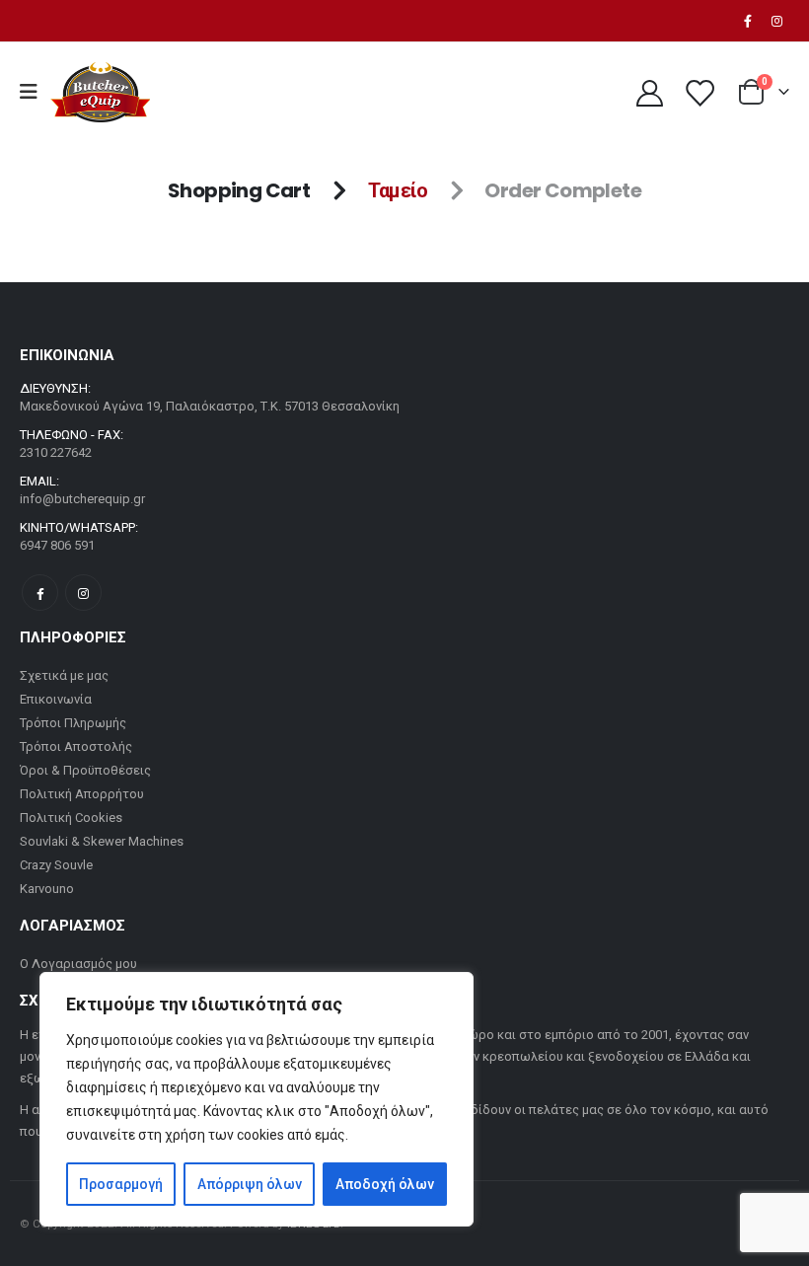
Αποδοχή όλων (384, 1184)
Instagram (83, 592)
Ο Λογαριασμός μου (78, 963)
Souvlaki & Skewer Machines (102, 841)
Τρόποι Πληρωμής (73, 722)
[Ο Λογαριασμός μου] (649, 92)
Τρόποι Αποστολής (76, 746)
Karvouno (47, 888)
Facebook (40, 592)
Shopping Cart (239, 190)
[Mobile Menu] (35, 92)
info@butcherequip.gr (82, 498)
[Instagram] (776, 21)
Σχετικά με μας (64, 675)
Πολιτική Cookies (71, 817)
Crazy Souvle (56, 864)
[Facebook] (748, 21)
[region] (256, 1099)
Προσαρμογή (121, 1184)
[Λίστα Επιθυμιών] (699, 92)
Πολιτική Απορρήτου (82, 793)
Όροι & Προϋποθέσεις (85, 770)
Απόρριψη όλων (249, 1184)
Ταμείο (397, 190)
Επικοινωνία (56, 699)
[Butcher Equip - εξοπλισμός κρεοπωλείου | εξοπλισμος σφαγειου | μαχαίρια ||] (100, 92)
